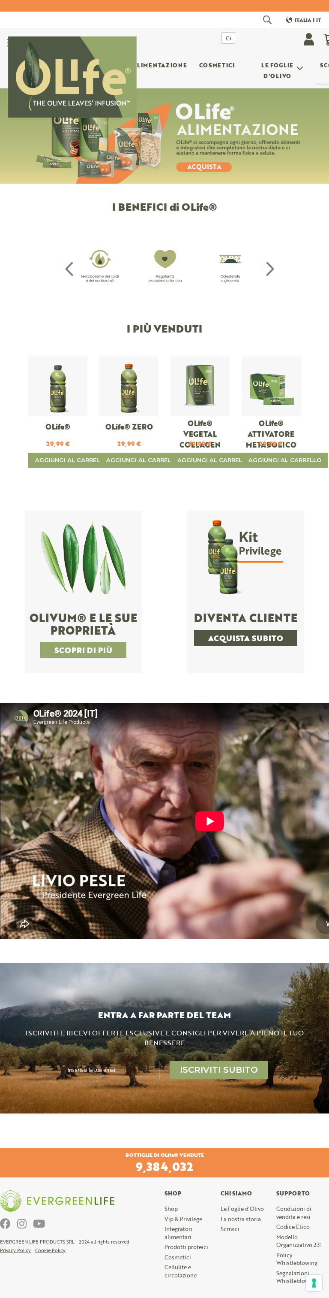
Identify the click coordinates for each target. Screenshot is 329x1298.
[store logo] (72, 55)
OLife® (57, 426)
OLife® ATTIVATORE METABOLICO (271, 434)
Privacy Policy (15, 1250)
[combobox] (228, 38)
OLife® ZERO (129, 426)
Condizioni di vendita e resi (293, 1212)
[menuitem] (159, 66)
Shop (171, 1208)
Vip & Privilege (183, 1219)
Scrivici (230, 1229)
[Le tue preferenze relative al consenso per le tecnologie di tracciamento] (314, 1283)
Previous (65, 264)
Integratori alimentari (178, 1233)
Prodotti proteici (186, 1247)
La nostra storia (241, 1219)
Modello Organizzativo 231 (299, 1241)
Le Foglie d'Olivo (242, 1208)
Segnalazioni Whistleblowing (296, 1277)
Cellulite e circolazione (180, 1271)
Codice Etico (293, 1226)
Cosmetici (177, 1257)
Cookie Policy (50, 1250)
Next (264, 264)
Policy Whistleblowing (296, 1259)
